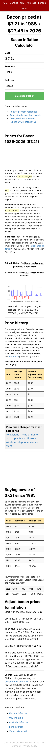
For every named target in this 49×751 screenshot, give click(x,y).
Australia (31, 3)
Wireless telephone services (22, 442)
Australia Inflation (18, 722)
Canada (14, 3)
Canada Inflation (18, 713)
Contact (16, 746)
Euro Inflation (16, 726)
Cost (7, 53)
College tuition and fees (22, 118)
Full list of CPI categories (23, 122)
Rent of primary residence (23, 111)
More (24, 8)
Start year (10, 66)
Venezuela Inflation (19, 731)
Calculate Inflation (24, 96)
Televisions (12, 434)
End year (9, 80)
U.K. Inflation (16, 717)
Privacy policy (29, 746)
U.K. (22, 3)
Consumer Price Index (16, 681)
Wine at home (29, 434)
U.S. (5, 3)
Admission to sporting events (25, 115)
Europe (42, 3)
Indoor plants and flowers (21, 438)
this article (14, 356)
